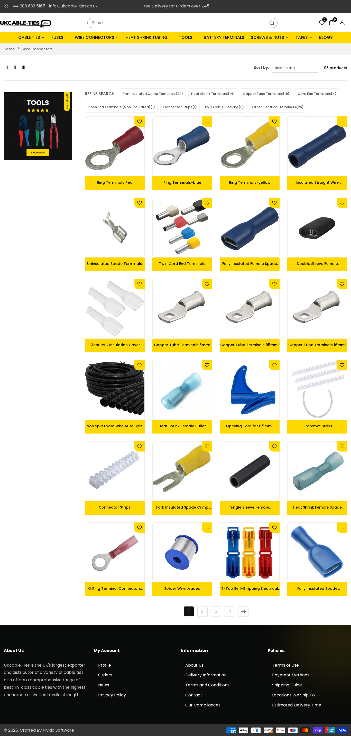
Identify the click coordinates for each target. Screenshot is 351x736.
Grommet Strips (317, 426)
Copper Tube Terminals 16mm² (317, 345)
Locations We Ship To (293, 695)
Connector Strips (115, 507)
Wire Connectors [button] (95, 37)
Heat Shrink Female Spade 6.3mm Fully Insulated (317, 507)
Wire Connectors (37, 49)
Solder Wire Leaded (182, 588)
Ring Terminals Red (115, 182)
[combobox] (182, 23)
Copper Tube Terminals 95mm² (249, 345)
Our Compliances (202, 705)
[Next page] (243, 611)
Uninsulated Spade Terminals (114, 263)
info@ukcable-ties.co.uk (73, 6)
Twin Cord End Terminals (182, 263)
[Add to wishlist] (139, 121)
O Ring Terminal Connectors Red (114, 588)
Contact (193, 695)
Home (9, 49)
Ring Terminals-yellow (250, 182)
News (103, 685)
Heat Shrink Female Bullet (182, 426)
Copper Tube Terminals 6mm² (182, 345)
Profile (104, 665)
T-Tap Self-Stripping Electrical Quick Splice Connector (249, 588)
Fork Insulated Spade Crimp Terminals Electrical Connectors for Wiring (182, 507)
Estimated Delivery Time (296, 705)
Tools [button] (186, 37)
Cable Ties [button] (29, 37)
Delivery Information (205, 675)
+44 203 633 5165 (28, 6)
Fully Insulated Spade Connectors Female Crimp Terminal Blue (317, 588)
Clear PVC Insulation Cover (114, 345)
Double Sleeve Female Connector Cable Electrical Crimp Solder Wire (317, 263)
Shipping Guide (286, 685)
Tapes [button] (302, 37)
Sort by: (261, 67)
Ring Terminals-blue (182, 182)
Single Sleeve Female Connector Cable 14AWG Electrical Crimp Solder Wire (250, 507)
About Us (194, 665)
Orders (104, 675)
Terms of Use (285, 665)
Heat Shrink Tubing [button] (147, 37)
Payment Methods (290, 675)
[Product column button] (7, 67)
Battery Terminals (224, 37)
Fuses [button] (57, 37)
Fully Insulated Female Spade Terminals (249, 263)
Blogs (326, 37)
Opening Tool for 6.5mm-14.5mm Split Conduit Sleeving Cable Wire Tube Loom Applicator (250, 426)
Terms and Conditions (206, 685)
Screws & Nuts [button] (268, 37)
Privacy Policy (111, 695)
